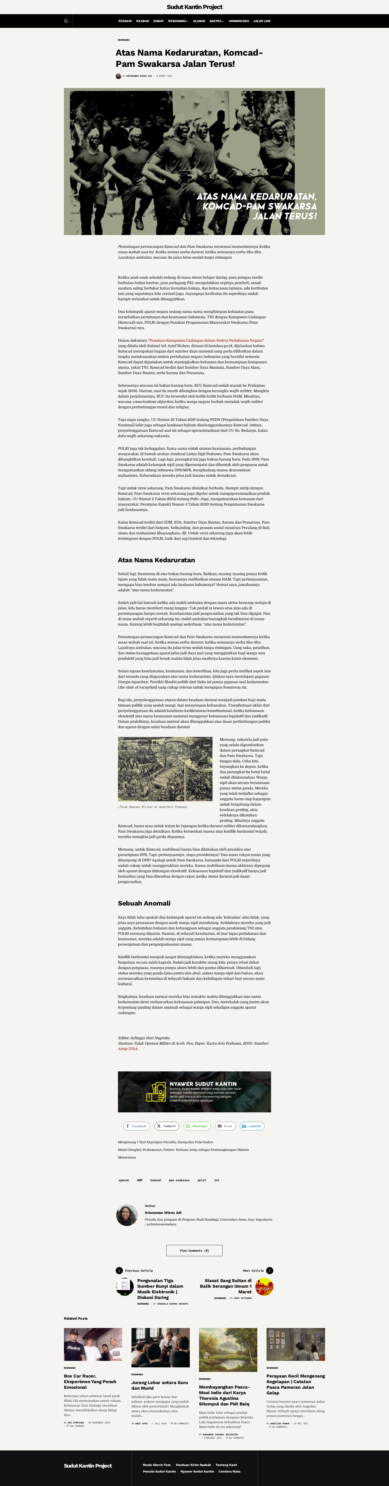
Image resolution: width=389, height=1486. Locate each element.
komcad (155, 1180)
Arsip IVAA (127, 1049)
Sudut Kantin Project (194, 7)
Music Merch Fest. (157, 1465)
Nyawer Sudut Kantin (197, 1471)
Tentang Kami (226, 1465)
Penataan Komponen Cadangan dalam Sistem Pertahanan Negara (205, 341)
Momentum (127, 1157)
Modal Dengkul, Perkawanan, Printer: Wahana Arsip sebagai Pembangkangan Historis (183, 1150)
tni (216, 1180)
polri (202, 1180)
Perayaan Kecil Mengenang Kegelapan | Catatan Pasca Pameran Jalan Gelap (296, 1384)
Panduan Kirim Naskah (193, 1465)
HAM (139, 1180)
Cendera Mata (229, 1471)
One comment (77, 1426)
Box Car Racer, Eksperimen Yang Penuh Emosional (90, 1381)
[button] (66, 21)
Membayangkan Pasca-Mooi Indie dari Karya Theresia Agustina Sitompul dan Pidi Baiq (224, 1395)
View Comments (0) (194, 1251)
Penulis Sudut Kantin (159, 1471)
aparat (124, 1180)
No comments (181, 1423)
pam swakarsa (179, 1180)
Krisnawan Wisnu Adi (163, 1212)
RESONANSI (124, 39)
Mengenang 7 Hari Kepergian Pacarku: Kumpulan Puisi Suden (165, 1142)
